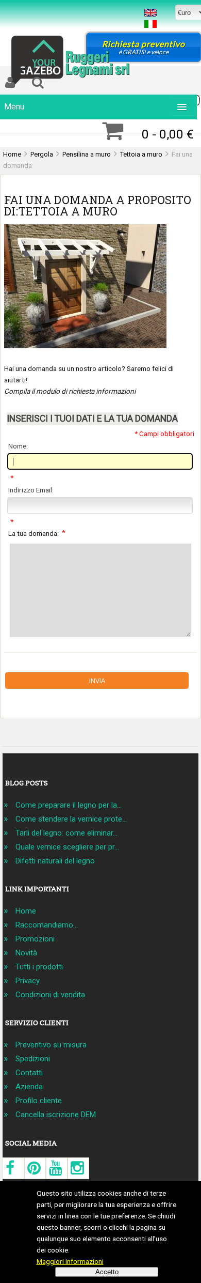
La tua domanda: (36, 532)
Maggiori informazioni (70, 1261)
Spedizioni (32, 1058)
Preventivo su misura (51, 1044)
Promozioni (35, 939)
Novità (26, 952)
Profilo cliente (38, 1100)
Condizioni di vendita (50, 994)
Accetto (107, 1272)
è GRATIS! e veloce (143, 47)
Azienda (29, 1086)
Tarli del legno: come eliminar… (66, 833)
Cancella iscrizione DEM (55, 1114)
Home (25, 911)
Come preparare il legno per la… (68, 805)
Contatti (29, 1072)
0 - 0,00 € (167, 134)
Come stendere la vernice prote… (71, 819)
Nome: (18, 446)
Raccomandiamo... (46, 925)
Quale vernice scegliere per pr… (67, 847)
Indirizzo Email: (31, 490)
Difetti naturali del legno (55, 860)
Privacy (27, 980)
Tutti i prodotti (39, 966)
